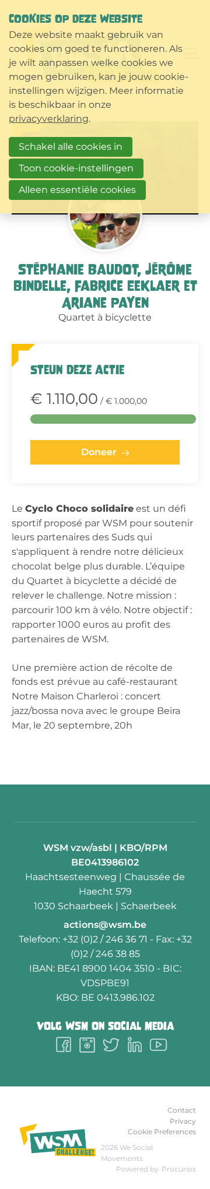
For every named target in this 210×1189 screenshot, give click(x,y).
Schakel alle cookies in (71, 146)
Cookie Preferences (162, 1131)
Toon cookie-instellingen (76, 168)
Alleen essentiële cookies (77, 189)
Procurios (179, 1169)
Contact (181, 1110)
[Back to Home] (57, 1140)
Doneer (99, 452)
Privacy (183, 1121)
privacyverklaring (49, 118)
